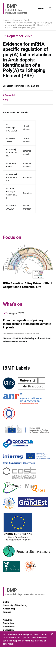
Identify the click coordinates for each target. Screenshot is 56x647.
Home (6, 20)
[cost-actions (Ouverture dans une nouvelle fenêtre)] (19, 473)
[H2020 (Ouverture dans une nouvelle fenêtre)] (26, 428)
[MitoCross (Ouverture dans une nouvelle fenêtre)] (35, 488)
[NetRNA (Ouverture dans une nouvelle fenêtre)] (9, 503)
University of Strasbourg (15, 605)
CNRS (6, 602)
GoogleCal (10, 95)
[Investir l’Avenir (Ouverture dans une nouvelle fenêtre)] (9, 413)
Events (27, 20)
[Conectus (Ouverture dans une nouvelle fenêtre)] (18, 443)
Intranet (7, 612)
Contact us (8, 623)
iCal (6, 100)
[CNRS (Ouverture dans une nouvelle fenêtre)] (9, 383)
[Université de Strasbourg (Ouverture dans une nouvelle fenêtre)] (31, 383)
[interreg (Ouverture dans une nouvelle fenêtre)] (26, 458)
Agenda (16, 20)
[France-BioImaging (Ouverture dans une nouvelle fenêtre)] (26, 551)
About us (7, 620)
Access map (9, 608)
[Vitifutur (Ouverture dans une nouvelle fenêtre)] (12, 488)
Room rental (9, 626)
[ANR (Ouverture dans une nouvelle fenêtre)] (22, 398)
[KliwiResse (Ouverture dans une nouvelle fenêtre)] (11, 566)
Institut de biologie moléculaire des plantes (16, 8)
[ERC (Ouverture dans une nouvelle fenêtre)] (30, 566)
